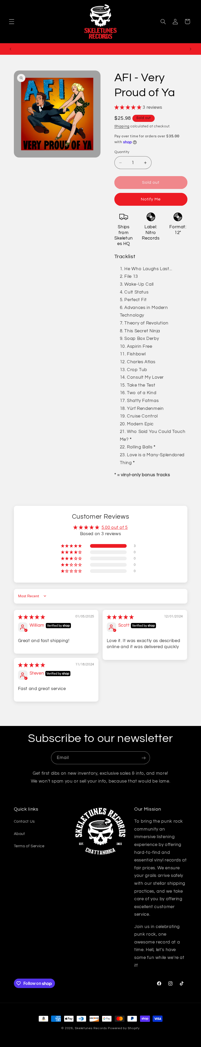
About (19, 834)
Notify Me (151, 199)
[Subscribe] (144, 757)
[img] (31, 617)
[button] (11, 21)
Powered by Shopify (123, 1028)
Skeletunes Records (91, 1028)
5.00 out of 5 (115, 527)
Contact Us (24, 821)
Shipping (122, 126)
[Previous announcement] (10, 49)
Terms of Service (29, 846)
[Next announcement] (190, 49)
